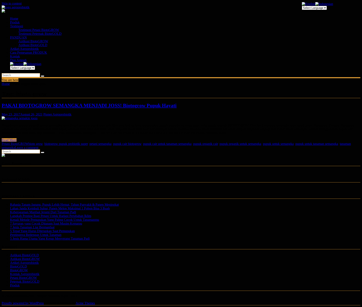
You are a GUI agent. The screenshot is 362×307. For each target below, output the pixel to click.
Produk (15, 22)
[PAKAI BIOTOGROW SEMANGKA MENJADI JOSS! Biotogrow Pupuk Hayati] (19, 118)
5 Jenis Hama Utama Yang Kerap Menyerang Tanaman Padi (50, 238)
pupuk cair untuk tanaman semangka (167, 144)
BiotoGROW (19, 270)
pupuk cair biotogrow (127, 144)
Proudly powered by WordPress (23, 303)
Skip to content (12, 3)
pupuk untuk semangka (278, 144)
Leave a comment (26, 147)
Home (14, 18)
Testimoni (16, 26)
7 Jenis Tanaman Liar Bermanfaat (32, 227)
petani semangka (100, 144)
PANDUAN (18, 37)
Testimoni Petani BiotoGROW (38, 30)
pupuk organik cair (205, 144)
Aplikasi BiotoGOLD (32, 45)
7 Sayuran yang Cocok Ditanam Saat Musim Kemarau (46, 223)
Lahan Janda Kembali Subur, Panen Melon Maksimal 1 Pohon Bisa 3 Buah (60, 208)
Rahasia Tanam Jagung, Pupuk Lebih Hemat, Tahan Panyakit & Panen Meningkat (64, 204)
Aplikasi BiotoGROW (33, 41)
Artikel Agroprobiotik (24, 49)
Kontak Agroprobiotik (24, 274)
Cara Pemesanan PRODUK (28, 52)
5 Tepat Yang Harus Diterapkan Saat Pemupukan (42, 231)
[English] (16, 64)
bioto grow (35, 144)
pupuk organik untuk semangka (240, 144)
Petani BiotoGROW (15, 144)
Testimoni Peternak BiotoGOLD (40, 33)
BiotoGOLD (18, 266)
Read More (9, 140)
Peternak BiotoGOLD (24, 281)
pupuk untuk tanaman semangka (316, 144)
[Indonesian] (32, 64)
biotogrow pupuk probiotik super (66, 144)
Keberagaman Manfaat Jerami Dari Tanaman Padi (43, 212)
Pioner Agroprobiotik (57, 114)
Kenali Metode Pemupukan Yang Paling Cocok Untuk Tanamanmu (54, 219)
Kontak (15, 56)
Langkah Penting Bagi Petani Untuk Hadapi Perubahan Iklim (50, 216)
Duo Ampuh (18, 60)
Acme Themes (85, 303)
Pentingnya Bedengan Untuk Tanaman (35, 235)
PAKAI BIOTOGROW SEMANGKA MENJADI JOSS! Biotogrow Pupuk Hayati (89, 105)
